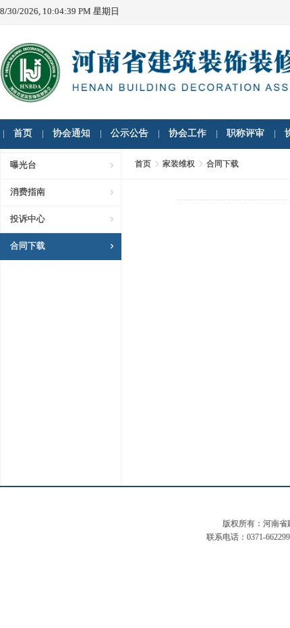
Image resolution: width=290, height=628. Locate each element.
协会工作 (187, 133)
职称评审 (245, 133)
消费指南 (27, 192)
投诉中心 (27, 219)
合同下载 (27, 246)
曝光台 (23, 165)
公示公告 (129, 133)
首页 (22, 133)
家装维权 (179, 163)
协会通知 (71, 133)
